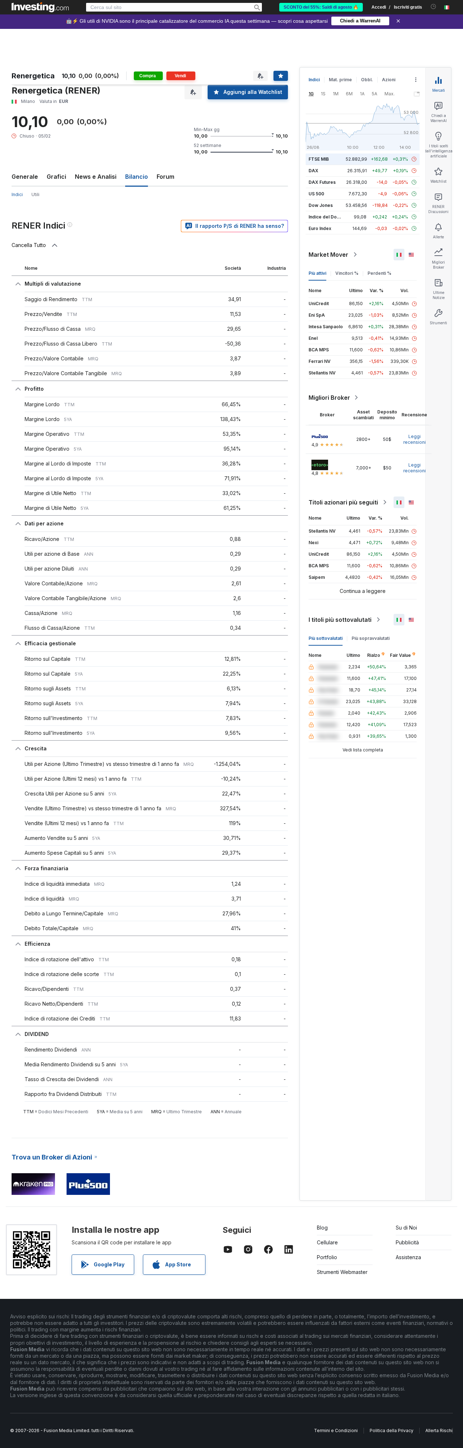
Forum (165, 176)
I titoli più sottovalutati (340, 619)
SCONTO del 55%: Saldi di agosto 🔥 (321, 7)
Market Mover (328, 254)
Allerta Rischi (439, 1430)
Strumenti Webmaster (342, 1272)
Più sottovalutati (326, 638)
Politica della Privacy (391, 1430)
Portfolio (327, 1257)
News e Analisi (95, 176)
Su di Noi (406, 1227)
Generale (25, 176)
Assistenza (408, 1257)
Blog (322, 1227)
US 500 (316, 193)
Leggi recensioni (414, 439)
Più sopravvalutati (371, 638)
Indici (314, 79)
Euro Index (320, 228)
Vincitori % (346, 273)
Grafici (56, 176)
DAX (313, 170)
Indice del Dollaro (327, 217)
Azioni (388, 79)
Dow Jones (321, 205)
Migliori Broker (329, 397)
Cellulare (327, 1242)
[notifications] (433, 6)
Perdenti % (379, 273)
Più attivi (317, 273)
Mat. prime (340, 79)
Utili (35, 194)
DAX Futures (322, 182)
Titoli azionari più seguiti (343, 502)
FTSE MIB (319, 159)
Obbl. (367, 79)
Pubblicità (407, 1242)
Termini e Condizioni (336, 1430)
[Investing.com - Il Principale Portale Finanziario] (40, 7)
